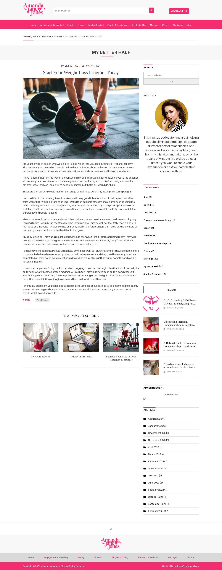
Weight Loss (42, 300)
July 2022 (153, 475)
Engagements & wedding (52, 25)
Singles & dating (96, 25)
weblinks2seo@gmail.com (187, 566)
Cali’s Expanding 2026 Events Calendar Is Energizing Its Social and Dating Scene (180, 302)
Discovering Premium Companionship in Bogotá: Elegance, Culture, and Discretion (178, 323)
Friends (80, 25)
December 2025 (157, 432)
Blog (189, 25)
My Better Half (139, 25)
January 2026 (155, 425)
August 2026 (155, 418)
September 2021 (157, 503)
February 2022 (156, 489)
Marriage (154, 25)
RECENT (171, 289)
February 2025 (156, 461)
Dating (148, 204)
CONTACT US (179, 11)
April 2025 (153, 447)
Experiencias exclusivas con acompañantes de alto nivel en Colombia (180, 366)
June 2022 (153, 482)
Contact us (178, 25)
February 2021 (156, 510)
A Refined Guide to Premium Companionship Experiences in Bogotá (181, 344)
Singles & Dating (120, 557)
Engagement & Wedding (56, 557)
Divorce (166, 25)
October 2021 (155, 496)
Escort (149, 228)
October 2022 (155, 468)
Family (70, 25)
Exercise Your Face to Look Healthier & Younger (121, 358)
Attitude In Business (81, 356)
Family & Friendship (148, 557)
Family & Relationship (118, 25)
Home (33, 25)
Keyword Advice (40, 356)
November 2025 (157, 440)
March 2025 (154, 454)
